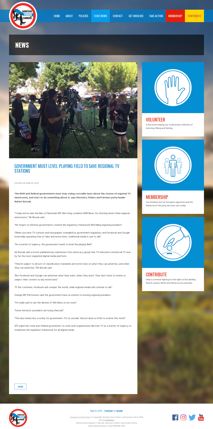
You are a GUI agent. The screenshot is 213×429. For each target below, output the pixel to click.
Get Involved (136, 16)
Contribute (194, 16)
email (119, 411)
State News (100, 16)
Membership (175, 16)
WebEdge (110, 420)
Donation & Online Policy (80, 417)
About (69, 16)
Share (20, 386)
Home (57, 16)
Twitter (108, 411)
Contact (118, 16)
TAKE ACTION (156, 16)
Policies (83, 16)
